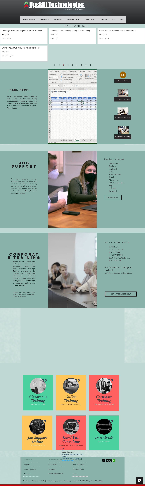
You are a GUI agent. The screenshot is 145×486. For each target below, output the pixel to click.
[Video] (123, 74)
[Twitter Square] (107, 460)
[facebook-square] (103, 460)
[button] (121, 294)
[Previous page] (59, 65)
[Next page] (86, 65)
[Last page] (90, 65)
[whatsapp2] (114, 460)
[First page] (55, 65)
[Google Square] (110, 460)
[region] (38, 393)
